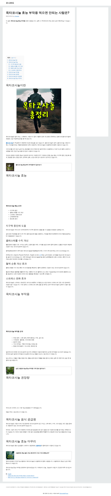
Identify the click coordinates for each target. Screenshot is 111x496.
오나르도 (10, 3)
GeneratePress (63, 493)
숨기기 (13, 57)
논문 (40, 255)
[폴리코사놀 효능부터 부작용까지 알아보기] (39, 167)
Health (9, 474)
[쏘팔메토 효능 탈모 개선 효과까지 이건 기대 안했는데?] (39, 455)
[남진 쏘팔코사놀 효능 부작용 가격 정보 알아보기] (39, 371)
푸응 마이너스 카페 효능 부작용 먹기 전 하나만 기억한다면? (23, 477)
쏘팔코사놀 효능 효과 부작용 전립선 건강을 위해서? (21, 475)
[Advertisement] (39, 39)
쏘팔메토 (38, 445)
